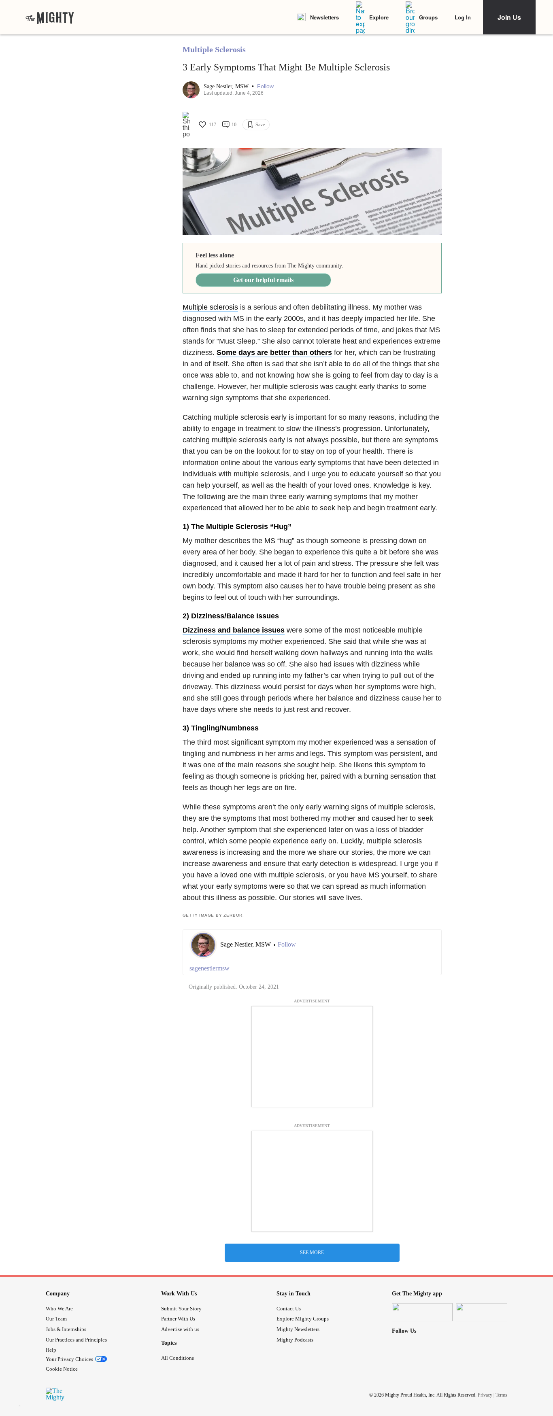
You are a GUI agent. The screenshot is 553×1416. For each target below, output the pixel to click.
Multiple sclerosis (210, 307)
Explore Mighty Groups (302, 1319)
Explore (379, 17)
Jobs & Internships (66, 1329)
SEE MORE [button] (312, 1252)
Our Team (56, 1319)
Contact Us (288, 1309)
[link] (50, 17)
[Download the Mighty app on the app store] (422, 1312)
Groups (428, 17)
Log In (463, 17)
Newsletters (324, 17)
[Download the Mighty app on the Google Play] (486, 1312)
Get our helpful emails (263, 279)
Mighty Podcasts (294, 1340)
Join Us (509, 17)
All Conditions (177, 1358)
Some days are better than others (274, 352)
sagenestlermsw (209, 968)
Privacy (485, 1395)
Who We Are (59, 1309)
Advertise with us (180, 1329)
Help (51, 1350)
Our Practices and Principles (76, 1340)
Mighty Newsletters (297, 1329)
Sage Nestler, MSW (227, 86)
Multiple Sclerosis (214, 49)
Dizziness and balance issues (234, 630)
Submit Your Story (181, 1309)
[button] (265, 86)
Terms (501, 1395)
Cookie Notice (62, 1369)
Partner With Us (178, 1319)
